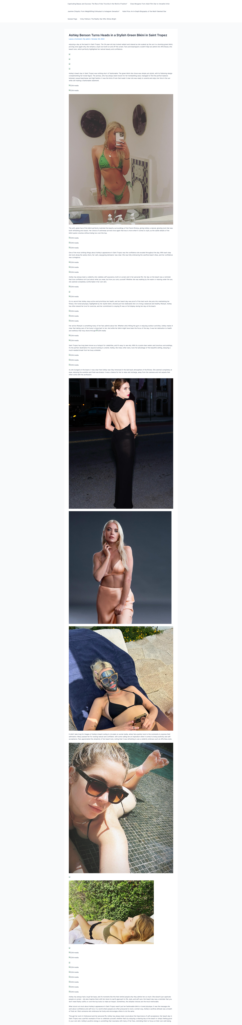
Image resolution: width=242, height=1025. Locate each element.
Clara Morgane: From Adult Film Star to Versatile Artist (149, 4)
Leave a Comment (75, 39)
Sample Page (72, 19)
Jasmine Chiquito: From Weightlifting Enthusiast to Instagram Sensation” (93, 11)
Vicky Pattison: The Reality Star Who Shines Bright (98, 19)
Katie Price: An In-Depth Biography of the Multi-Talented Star (144, 11)
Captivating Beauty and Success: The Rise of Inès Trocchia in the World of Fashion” (97, 4)
